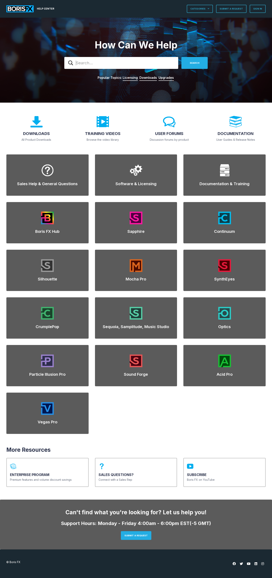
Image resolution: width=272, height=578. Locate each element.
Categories (198, 8)
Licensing (130, 78)
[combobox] (121, 63)
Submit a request (231, 8)
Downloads (148, 78)
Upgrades (166, 78)
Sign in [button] (257, 8)
